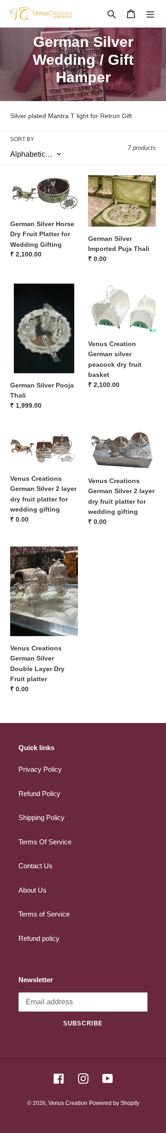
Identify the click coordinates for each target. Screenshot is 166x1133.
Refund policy (38, 938)
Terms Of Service (44, 842)
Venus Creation (67, 1103)
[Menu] (150, 13)
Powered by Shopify (114, 1103)
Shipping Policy (41, 817)
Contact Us (35, 866)
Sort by (22, 139)
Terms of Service (44, 914)
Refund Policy (39, 793)
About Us (32, 890)
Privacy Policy (40, 769)
